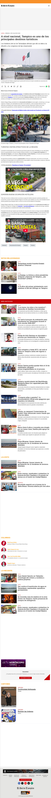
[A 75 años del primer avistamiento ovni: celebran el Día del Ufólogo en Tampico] (9, 289)
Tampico (10, 97)
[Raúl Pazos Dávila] (3, 543)
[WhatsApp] (8, 86)
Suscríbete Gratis (25, 677)
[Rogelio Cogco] (3, 564)
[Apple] (28, 783)
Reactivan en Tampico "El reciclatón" (21, 165)
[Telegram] (11, 86)
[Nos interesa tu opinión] (25, 771)
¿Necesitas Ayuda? (25, 779)
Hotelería (4, 245)
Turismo (33, 245)
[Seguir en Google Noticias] (49, 86)
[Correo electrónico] (14, 86)
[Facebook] (2, 86)
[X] (5, 86)
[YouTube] (25, 783)
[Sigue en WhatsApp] (46, 86)
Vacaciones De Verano (15, 245)
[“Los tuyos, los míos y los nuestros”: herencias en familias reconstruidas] (9, 310)
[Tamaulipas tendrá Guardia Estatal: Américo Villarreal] (9, 266)
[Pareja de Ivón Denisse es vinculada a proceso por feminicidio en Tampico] (9, 339)
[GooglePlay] (32, 783)
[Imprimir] (21, 86)
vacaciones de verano (16, 94)
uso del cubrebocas (29, 206)
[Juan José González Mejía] (3, 557)
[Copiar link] (17, 86)
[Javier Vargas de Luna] (3, 550)
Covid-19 (20, 206)
